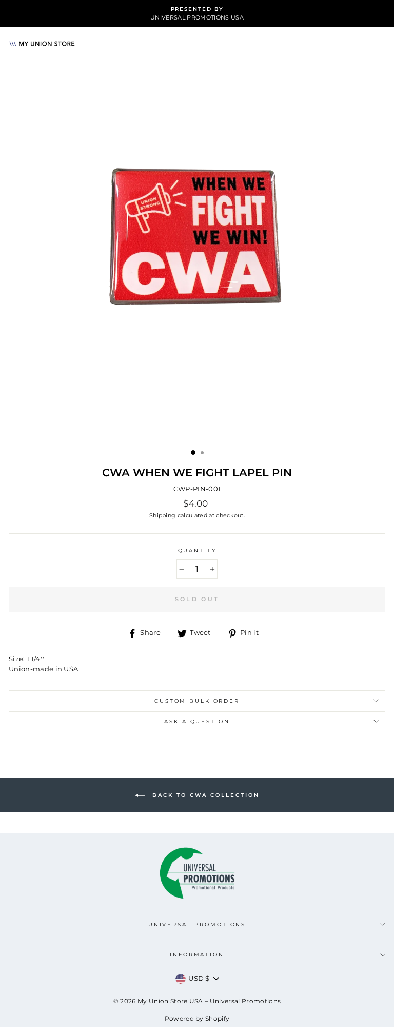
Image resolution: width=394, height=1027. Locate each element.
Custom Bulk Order (197, 701)
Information (197, 954)
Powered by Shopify (197, 1018)
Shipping (162, 515)
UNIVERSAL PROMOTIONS (197, 924)
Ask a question (196, 721)
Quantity (197, 550)
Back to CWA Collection (204, 795)
